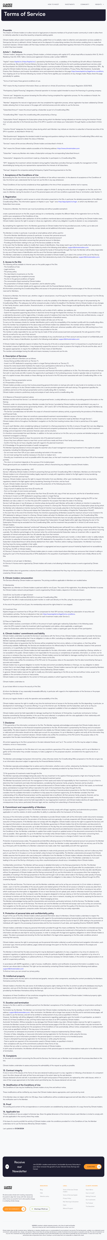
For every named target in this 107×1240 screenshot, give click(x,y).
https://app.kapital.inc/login (67, 202)
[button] (99, 4)
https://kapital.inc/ (29, 62)
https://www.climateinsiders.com (68, 148)
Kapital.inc (18, 62)
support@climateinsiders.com (78, 247)
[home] (7, 5)
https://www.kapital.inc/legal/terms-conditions (87, 71)
